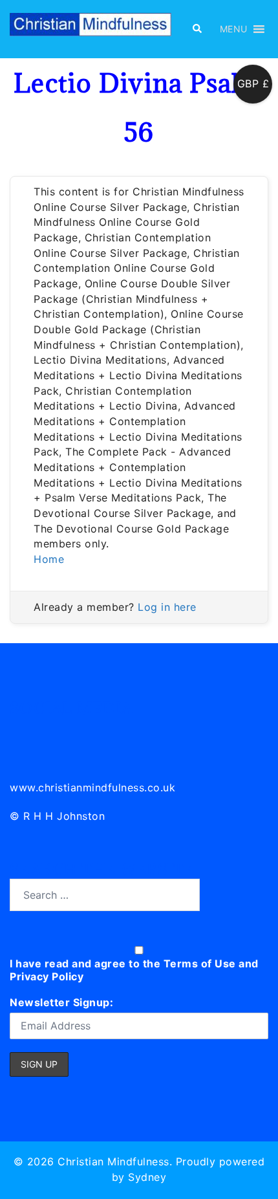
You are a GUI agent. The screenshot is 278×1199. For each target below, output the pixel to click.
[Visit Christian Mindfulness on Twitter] (49, 731)
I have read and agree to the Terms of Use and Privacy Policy (134, 970)
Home (49, 559)
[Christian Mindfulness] (90, 27)
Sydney (147, 1177)
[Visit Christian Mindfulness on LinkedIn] (20, 731)
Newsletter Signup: (61, 1002)
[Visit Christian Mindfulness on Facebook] (78, 731)
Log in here (167, 606)
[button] (196, 29)
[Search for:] (105, 895)
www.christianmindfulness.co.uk (92, 787)
